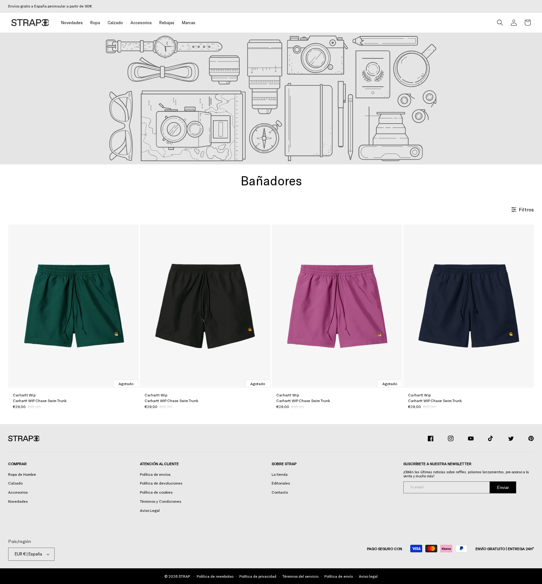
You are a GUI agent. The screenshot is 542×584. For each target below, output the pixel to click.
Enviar (503, 487)
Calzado (15, 483)
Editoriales (281, 483)
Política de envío (338, 576)
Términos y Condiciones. (161, 501)
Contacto (280, 492)
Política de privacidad (257, 576)
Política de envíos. (155, 474)
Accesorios (18, 492)
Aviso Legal (150, 510)
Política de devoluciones (161, 483)
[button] (95, 22)
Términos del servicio (300, 576)
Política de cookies (156, 492)
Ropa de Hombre (22, 474)
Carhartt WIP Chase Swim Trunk (39, 400)
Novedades (18, 501)
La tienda (280, 474)
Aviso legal (368, 576)
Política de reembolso (215, 576)
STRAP (184, 576)
